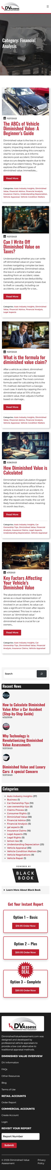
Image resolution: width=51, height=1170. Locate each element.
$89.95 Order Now (25, 990)
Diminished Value (27, 527)
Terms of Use (8, 1089)
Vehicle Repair (15, 858)
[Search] (42, 673)
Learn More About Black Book (23, 890)
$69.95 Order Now (25, 952)
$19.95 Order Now (25, 925)
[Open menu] (47, 6)
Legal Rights (14, 837)
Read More (12, 178)
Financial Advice (17, 191)
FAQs (4, 1069)
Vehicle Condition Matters (33, 197)
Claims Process (15, 810)
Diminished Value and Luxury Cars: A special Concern (24, 769)
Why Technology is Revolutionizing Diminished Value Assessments (23, 740)
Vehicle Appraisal (11, 197)
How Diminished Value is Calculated (25, 470)
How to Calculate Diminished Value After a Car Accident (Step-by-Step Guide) (24, 709)
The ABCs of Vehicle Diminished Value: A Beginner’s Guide (21, 128)
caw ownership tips (18, 806)
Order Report (9, 1102)
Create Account (10, 1115)
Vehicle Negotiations (19, 854)
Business (12, 799)
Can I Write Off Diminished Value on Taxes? (21, 246)
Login (5, 1122)
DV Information (10, 1062)
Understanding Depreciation (33, 194)
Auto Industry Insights (24, 188)
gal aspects (13, 827)
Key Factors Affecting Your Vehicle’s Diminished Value (22, 582)
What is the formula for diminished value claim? (25, 359)
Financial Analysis (34, 191)
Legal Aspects (9, 312)
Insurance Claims (11, 194)
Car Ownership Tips (18, 803)
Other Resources (11, 1076)
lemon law (13, 841)
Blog (4, 1082)
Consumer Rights (17, 813)
